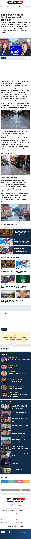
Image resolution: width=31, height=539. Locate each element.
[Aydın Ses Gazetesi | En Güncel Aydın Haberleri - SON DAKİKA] (15, 2)
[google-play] (19, 526)
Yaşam (21, 6)
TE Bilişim (19, 536)
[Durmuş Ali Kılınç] (4, 394)
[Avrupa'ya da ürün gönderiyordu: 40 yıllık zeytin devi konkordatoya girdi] (8, 279)
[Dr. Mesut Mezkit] (4, 359)
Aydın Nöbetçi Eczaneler (8, 510)
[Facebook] (11, 505)
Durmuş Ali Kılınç (13, 392)
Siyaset (3, 6)
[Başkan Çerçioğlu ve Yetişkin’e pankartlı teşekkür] (15, 47)
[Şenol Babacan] (4, 366)
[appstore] (11, 526)
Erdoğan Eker (12, 386)
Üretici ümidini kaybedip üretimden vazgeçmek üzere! (17, 395)
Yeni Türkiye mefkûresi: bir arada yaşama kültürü (19, 360)
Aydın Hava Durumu (22, 510)
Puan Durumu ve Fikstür (8, 519)
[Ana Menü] (1, 2)
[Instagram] (17, 505)
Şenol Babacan (12, 365)
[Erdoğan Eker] (4, 387)
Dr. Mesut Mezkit (13, 357)
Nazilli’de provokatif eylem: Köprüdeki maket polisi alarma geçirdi (7, 270)
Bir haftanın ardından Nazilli (15, 381)
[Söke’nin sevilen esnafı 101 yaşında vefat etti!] (23, 294)
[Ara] (28, 2)
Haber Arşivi (21, 522)
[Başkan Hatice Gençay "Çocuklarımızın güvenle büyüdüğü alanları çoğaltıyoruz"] (23, 279)
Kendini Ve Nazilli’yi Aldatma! (16, 388)
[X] (14, 505)
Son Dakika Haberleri (7, 522)
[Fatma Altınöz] (4, 373)
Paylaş (4, 57)
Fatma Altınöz (12, 371)
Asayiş (16, 6)
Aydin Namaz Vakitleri (8, 514)
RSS (4, 531)
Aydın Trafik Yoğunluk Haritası (22, 514)
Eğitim (26, 6)
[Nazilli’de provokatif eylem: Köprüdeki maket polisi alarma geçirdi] (8, 263)
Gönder (4, 329)
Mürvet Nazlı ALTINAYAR (15, 379)
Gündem (9, 6)
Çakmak (10, 367)
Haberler (3, 12)
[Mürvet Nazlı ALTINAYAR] (4, 380)
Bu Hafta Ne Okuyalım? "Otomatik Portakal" (17, 374)
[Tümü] (29, 348)
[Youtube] (19, 505)
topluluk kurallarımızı (14, 334)
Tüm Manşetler (21, 519)
